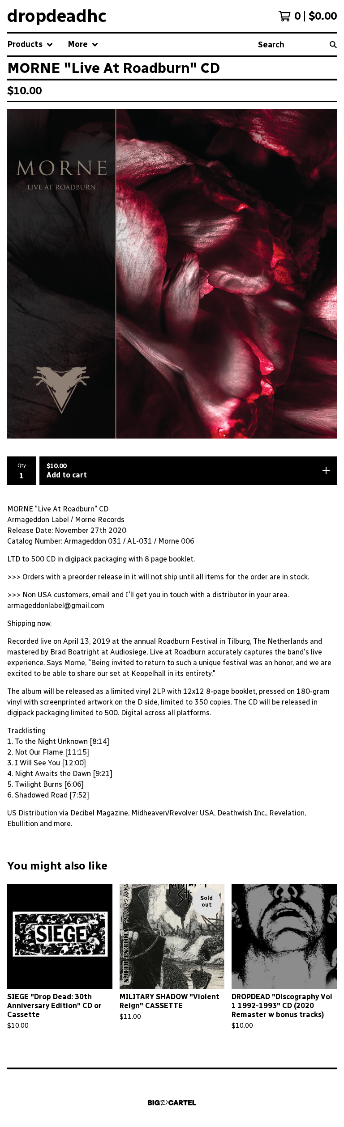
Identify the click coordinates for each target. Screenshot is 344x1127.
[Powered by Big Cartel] (172, 1102)
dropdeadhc (57, 16)
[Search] (333, 44)
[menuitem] (30, 44)
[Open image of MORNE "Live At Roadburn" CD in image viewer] (172, 274)
